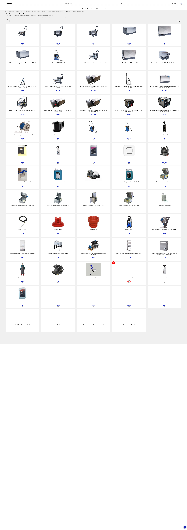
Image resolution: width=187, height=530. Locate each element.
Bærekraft (113, 8)
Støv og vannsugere (67, 11)
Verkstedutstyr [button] (73, 8)
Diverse (83, 11)
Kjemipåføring (48, 11)
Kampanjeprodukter (106, 8)
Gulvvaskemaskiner (29, 11)
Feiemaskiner (23, 11)
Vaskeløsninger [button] (80, 8)
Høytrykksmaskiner (37, 11)
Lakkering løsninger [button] (97, 8)
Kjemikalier (43, 11)
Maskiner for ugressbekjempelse (57, 11)
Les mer (7, 19)
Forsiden (6, 11)
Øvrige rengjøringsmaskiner (76, 11)
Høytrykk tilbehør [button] (88, 8)
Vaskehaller (18, 11)
